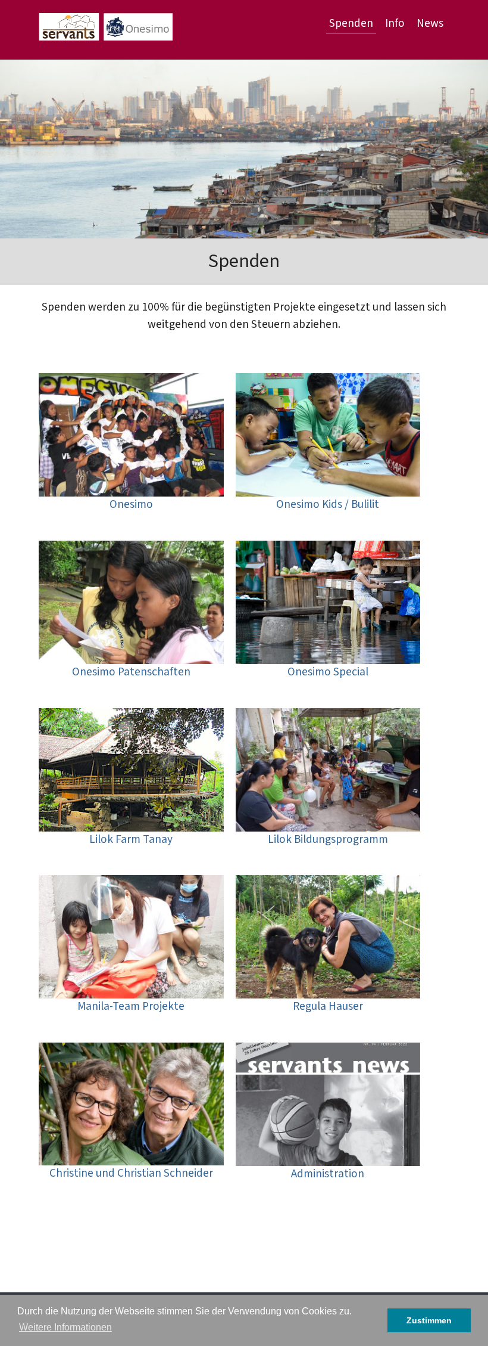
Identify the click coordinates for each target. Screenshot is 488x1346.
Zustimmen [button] (429, 1320)
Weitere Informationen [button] (65, 1327)
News (430, 23)
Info (395, 23)
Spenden (351, 23)
